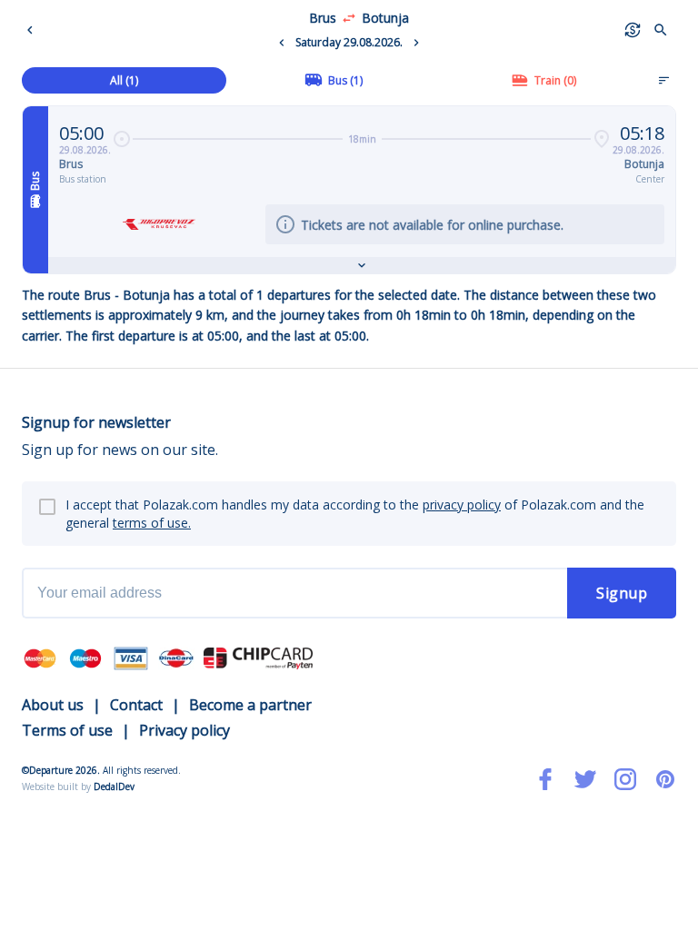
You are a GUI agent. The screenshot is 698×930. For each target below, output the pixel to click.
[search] (660, 30)
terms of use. (152, 522)
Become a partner (250, 705)
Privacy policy (184, 730)
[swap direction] (349, 18)
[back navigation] (33, 30)
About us (53, 705)
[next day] (416, 42)
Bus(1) (345, 80)
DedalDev (114, 786)
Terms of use (67, 730)
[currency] (632, 30)
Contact (136, 705)
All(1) (124, 80)
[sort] (663, 80)
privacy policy (462, 504)
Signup (621, 593)
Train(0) (555, 80)
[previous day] (282, 42)
